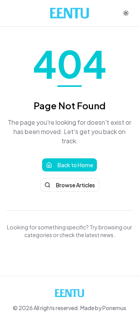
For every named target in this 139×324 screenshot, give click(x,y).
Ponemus (114, 307)
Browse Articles (75, 185)
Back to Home (75, 164)
